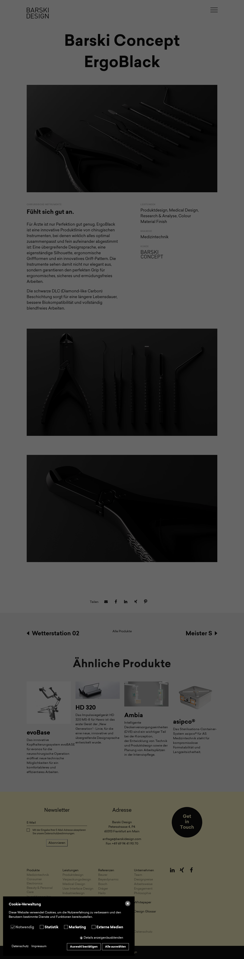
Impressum (39, 946)
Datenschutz (20, 946)
